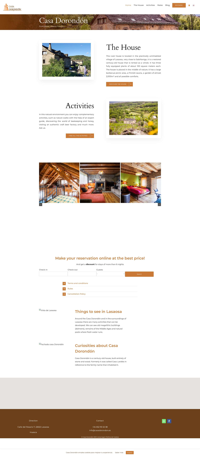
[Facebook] (169, 421)
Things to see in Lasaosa (98, 311)
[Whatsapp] (164, 421)
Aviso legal (101, 437)
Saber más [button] (119, 452)
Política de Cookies (112, 437)
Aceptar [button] (129, 452)
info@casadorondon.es (100, 430)
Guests (99, 270)
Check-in (43, 270)
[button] (40, 204)
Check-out (73, 270)
